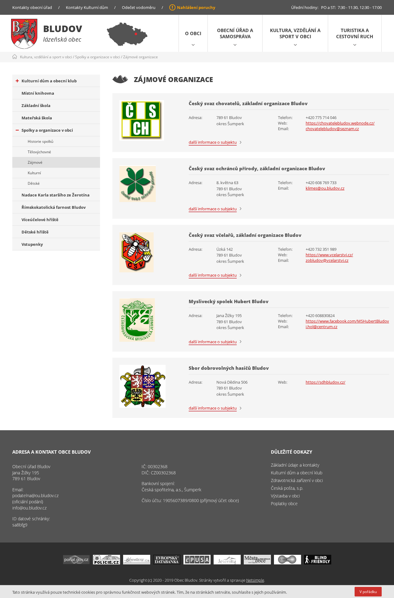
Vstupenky (32, 244)
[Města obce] (257, 563)
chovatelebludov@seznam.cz (332, 128)
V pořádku (368, 591)
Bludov (62, 28)
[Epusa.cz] (197, 563)
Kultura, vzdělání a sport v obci (295, 33)
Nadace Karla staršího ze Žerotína (56, 195)
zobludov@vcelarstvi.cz (327, 260)
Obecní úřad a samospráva (235, 33)
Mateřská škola (37, 118)
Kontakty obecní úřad (32, 7)
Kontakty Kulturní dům (87, 7)
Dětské (34, 183)
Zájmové (35, 162)
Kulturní (34, 172)
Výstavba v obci (285, 496)
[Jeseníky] (227, 563)
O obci (193, 33)
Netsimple (255, 580)
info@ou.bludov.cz (29, 508)
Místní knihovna (38, 93)
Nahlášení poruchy (196, 7)
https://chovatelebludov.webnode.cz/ (340, 123)
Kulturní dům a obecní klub (49, 81)
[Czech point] (287, 563)
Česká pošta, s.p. (287, 488)
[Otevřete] (137, 563)
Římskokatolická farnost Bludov (54, 207)
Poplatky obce (284, 503)
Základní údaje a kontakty (295, 465)
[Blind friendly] (318, 563)
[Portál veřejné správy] (76, 563)
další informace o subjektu (213, 142)
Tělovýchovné (39, 152)
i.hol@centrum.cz (321, 326)
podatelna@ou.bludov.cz (35, 495)
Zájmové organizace (140, 57)
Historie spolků (40, 141)
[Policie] (106, 563)
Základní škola (36, 105)
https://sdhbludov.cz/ (325, 382)
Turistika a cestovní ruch (354, 33)
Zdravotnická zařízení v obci (297, 480)
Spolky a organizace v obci (97, 57)
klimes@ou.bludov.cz (325, 188)
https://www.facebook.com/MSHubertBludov (347, 321)
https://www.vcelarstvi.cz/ (329, 255)
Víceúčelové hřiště (40, 219)
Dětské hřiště (35, 232)
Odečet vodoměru (138, 7)
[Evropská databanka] (167, 563)
